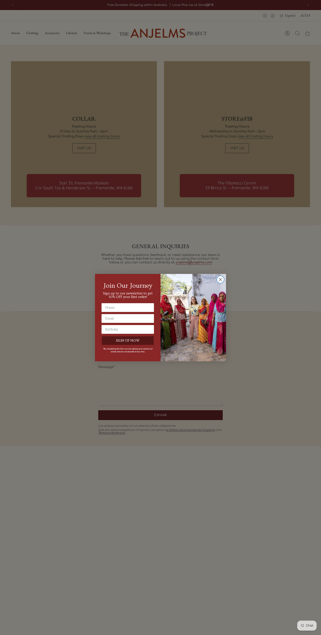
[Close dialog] (220, 279)
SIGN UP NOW (128, 341)
